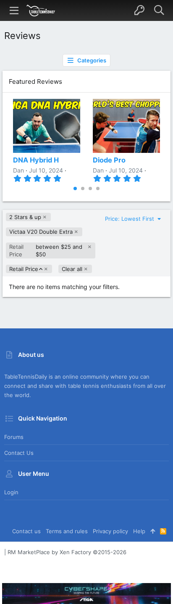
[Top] (152, 531)
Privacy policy (110, 531)
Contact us (19, 452)
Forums (14, 437)
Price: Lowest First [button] (130, 218)
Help (139, 531)
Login (11, 492)
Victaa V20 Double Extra (41, 231)
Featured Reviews (35, 81)
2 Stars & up (25, 217)
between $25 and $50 (46, 250)
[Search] (159, 10)
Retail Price (23, 269)
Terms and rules (67, 531)
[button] (14, 10)
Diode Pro (109, 160)
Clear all (72, 269)
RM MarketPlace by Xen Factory (67, 552)
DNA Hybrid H (36, 160)
